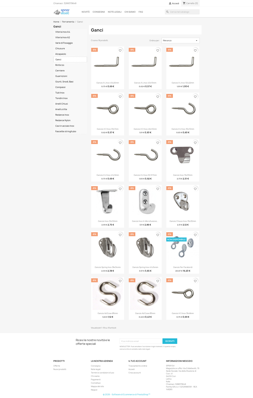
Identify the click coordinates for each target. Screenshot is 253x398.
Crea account (134, 372)
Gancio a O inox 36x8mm (183, 313)
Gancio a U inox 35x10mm (183, 129)
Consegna (99, 11)
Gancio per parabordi (182, 267)
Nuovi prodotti (59, 369)
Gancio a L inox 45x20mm (107, 82)
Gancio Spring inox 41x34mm (145, 267)
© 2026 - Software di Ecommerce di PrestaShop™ (126, 394)
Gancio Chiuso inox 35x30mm (183, 221)
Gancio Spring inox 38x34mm (108, 267)
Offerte (56, 366)
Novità (86, 11)
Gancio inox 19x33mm (182, 175)
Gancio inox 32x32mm (107, 221)
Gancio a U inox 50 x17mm (145, 175)
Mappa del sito (97, 386)
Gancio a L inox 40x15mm (145, 82)
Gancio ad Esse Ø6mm (108, 313)
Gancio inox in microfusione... (145, 221)
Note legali (114, 11)
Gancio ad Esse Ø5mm (145, 313)
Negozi (94, 390)
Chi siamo (130, 11)
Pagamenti (96, 379)
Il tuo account (137, 361)
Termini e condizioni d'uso (102, 372)
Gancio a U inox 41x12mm (108, 175)
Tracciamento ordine (137, 366)
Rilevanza (180, 40)
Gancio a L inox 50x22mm (183, 82)
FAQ (141, 11)
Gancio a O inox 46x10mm (145, 129)
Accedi (131, 369)
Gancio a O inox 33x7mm (107, 129)
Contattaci (96, 383)
